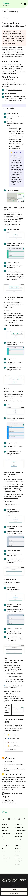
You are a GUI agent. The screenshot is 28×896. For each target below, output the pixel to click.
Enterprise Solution (19, 839)
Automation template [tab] (8, 108)
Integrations (17, 864)
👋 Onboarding (12, 735)
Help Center (18, 848)
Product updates (19, 861)
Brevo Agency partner (7, 789)
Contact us (17, 851)
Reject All (14, 889)
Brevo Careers (5, 827)
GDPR (3, 836)
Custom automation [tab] (8, 105)
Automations (10, 10)
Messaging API (18, 836)
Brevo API (17, 855)
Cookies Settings (14, 885)
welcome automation (16, 158)
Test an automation (12, 687)
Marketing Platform (19, 827)
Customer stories (6, 858)
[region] (14, 885)
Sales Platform (18, 833)
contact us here (5, 783)
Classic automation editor (11, 11)
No (12, 800)
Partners (4, 855)
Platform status (18, 858)
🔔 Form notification (13, 746)
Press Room (4, 830)
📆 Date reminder (13, 749)
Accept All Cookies (14, 893)
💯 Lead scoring (12, 742)
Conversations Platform (20, 830)
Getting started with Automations (15, 66)
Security (4, 839)
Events (3, 851)
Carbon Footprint (6, 833)
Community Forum (6, 861)
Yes (6, 800)
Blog (3, 848)
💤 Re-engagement (13, 738)
